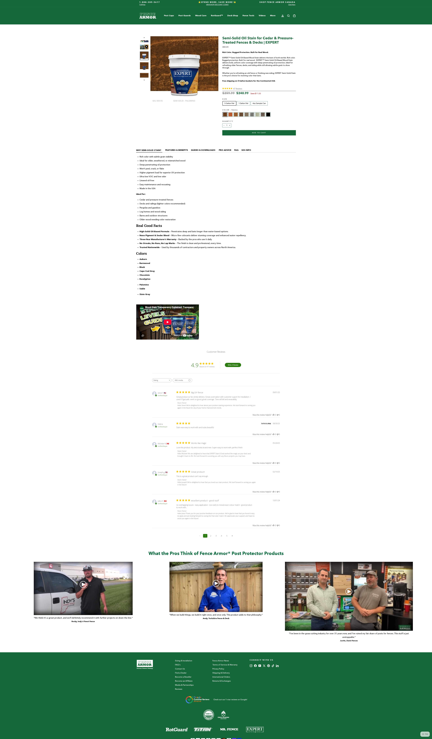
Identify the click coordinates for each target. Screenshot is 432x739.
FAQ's (177, 665)
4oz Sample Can (259, 103)
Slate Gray (252, 114)
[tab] (149, 150)
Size (224, 99)
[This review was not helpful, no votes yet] (277, 415)
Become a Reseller (183, 677)
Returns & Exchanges (221, 681)
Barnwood (263, 114)
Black (268, 114)
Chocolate (241, 114)
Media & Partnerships (184, 685)
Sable (236, 114)
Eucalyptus (257, 114)
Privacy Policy (218, 669)
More (273, 16)
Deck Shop (232, 16)
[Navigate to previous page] (200, 536)
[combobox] (162, 380)
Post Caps (169, 16)
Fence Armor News (220, 661)
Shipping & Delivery (221, 673)
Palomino (225, 114)
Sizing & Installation (183, 661)
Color (230, 110)
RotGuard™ (217, 16)
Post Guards (184, 16)
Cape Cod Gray (246, 114)
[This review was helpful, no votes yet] (273, 415)
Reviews (178, 689)
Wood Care (200, 16)
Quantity (227, 121)
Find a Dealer (181, 673)
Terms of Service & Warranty (224, 665)
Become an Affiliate (183, 681)
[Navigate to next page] (232, 536)
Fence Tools (248, 16)
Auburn (230, 114)
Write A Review (233, 365)
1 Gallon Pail (243, 103)
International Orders (221, 677)
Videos (262, 16)
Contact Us (180, 669)
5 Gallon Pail (229, 103)
